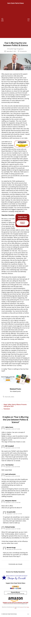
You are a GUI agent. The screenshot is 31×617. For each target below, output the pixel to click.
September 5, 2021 (11, 51)
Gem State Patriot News (15, 3)
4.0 (25, 607)
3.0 (22, 607)
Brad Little (8, 396)
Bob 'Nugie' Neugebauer (17, 49)
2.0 (20, 607)
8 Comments (23, 51)
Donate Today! (22, 222)
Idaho (12, 396)
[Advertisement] (15, 22)
